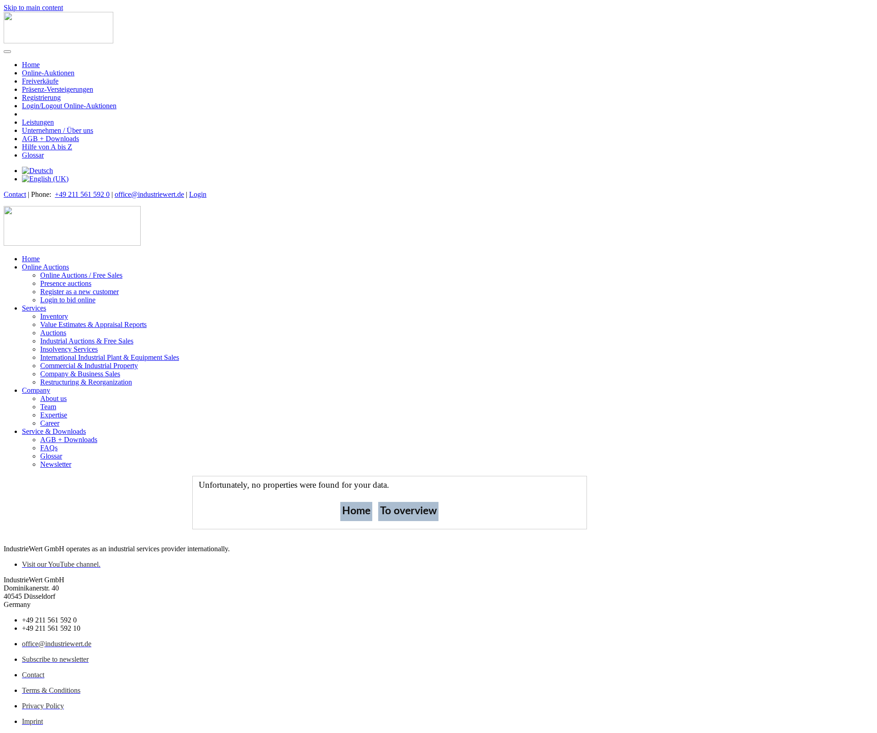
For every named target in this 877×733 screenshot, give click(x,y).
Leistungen (38, 122)
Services (34, 308)
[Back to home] (58, 41)
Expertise (53, 415)
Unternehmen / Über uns (57, 130)
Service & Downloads (54, 431)
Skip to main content (33, 7)
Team (48, 407)
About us (53, 398)
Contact (15, 194)
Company (36, 390)
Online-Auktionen (48, 73)
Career (49, 423)
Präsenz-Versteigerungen (57, 89)
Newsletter (55, 464)
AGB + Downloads (50, 138)
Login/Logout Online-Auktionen (69, 106)
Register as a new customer (79, 291)
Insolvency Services (69, 349)
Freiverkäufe (40, 81)
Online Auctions (45, 267)
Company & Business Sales (80, 374)
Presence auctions (65, 283)
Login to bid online (67, 300)
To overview (408, 511)
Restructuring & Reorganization (86, 382)
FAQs (49, 448)
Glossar (33, 155)
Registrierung (41, 97)
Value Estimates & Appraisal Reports (93, 324)
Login (197, 194)
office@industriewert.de (149, 194)
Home (31, 65)
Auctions (53, 333)
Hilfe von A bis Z (47, 147)
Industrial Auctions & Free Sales (86, 341)
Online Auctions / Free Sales (81, 275)
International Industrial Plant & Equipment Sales (109, 357)
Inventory (54, 316)
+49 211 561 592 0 (82, 194)
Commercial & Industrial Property (89, 365)
